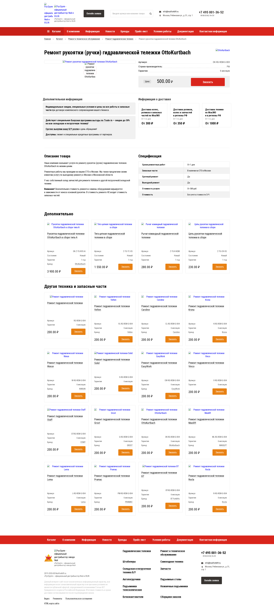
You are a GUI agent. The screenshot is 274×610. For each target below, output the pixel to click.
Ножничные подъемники (174, 586)
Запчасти (165, 568)
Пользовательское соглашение (79, 598)
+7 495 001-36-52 (211, 12)
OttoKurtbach (80, 264)
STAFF (82, 442)
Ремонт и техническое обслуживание (84, 39)
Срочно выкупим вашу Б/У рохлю (62, 129)
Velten (130, 332)
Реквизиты (57, 598)
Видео (47, 598)
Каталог (59, 39)
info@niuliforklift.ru (171, 11)
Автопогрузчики (131, 579)
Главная (47, 39)
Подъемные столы (170, 579)
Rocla (224, 502)
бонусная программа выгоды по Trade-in (91, 120)
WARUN (82, 389)
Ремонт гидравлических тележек (119, 39)
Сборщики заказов (170, 596)
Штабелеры (129, 561)
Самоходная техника (171, 561)
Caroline (176, 332)
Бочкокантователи (133, 596)
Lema (83, 502)
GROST (130, 445)
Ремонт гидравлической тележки (65, 303)
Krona (224, 332)
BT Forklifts (175, 499)
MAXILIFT (223, 445)
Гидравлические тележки (137, 550)
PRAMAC (129, 502)
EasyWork (176, 389)
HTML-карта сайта (51, 603)
